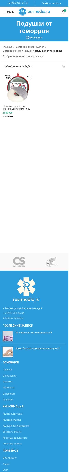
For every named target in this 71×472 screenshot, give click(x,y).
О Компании (9, 375)
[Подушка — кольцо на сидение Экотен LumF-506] (18, 87)
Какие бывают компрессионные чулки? (38, 348)
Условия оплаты (12, 419)
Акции (6, 463)
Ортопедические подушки (17, 50)
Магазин (7, 381)
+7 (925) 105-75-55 (18, 3)
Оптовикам (9, 393)
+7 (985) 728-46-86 (13, 312)
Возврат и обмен (12, 431)
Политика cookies (12, 443)
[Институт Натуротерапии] (52, 262)
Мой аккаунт (9, 457)
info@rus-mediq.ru (51, 3)
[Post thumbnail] (8, 336)
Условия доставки (12, 413)
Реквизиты (8, 387)
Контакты (8, 399)
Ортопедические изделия (30, 46)
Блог (5, 469)
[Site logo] (34, 11)
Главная (7, 46)
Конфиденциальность (15, 437)
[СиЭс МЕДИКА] (19, 262)
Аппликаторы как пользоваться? (34, 332)
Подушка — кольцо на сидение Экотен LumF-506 (16, 107)
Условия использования (16, 425)
